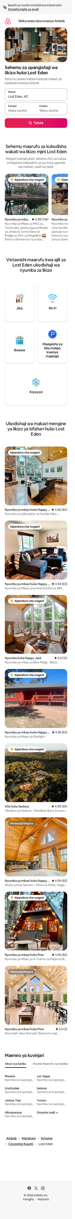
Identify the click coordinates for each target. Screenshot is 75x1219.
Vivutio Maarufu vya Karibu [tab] (50, 1064)
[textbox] (20, 110)
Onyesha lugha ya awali (23, 9)
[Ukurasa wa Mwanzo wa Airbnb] (8, 21)
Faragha (28, 1199)
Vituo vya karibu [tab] (15, 1064)
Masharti (43, 1199)
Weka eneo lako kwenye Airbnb (41, 21)
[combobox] (36, 96)
